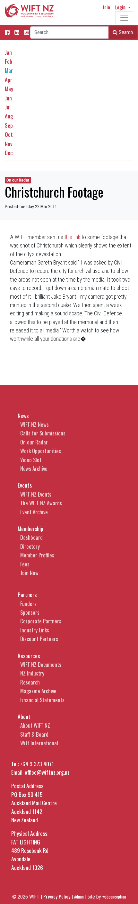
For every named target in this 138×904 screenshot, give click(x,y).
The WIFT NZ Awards (41, 503)
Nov (9, 143)
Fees (25, 564)
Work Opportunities (40, 451)
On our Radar (17, 180)
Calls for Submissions (42, 433)
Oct (9, 134)
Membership (30, 528)
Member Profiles (37, 555)
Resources (29, 655)
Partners (27, 594)
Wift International (39, 743)
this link (72, 237)
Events (25, 485)
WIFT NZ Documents (40, 664)
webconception (114, 897)
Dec (9, 152)
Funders (28, 604)
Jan (8, 52)
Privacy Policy (56, 896)
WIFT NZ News (34, 424)
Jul (8, 107)
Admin (79, 897)
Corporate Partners (40, 621)
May (9, 88)
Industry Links (34, 630)
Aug (9, 116)
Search (125, 32)
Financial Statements (42, 700)
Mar (9, 70)
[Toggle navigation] (124, 17)
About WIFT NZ (35, 725)
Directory (30, 546)
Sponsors (29, 612)
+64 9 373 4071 (37, 764)
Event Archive (34, 512)
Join (106, 7)
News (23, 415)
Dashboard (31, 537)
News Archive (33, 468)
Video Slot (30, 460)
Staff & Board (34, 734)
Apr (8, 79)
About (24, 716)
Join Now (29, 573)
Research (30, 682)
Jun (8, 98)
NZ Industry (32, 673)
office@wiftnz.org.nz (47, 772)
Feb (8, 61)
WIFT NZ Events (35, 494)
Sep (9, 125)
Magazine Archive (38, 691)
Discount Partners (39, 639)
